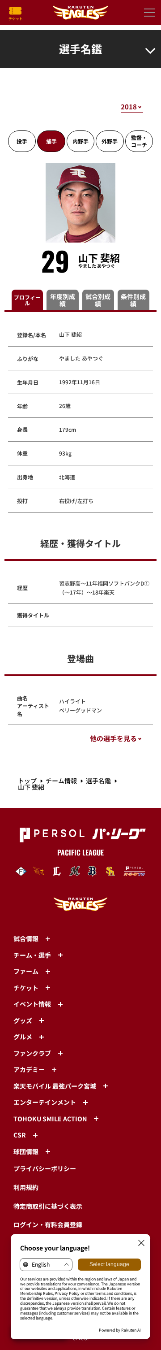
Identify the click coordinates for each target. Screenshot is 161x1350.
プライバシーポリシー (44, 1168)
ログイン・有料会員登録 (47, 1224)
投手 (22, 141)
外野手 (110, 141)
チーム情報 (61, 780)
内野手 (80, 141)
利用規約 (25, 1187)
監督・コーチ (139, 141)
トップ (27, 780)
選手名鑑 (98, 780)
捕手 (51, 141)
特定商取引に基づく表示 (47, 1206)
